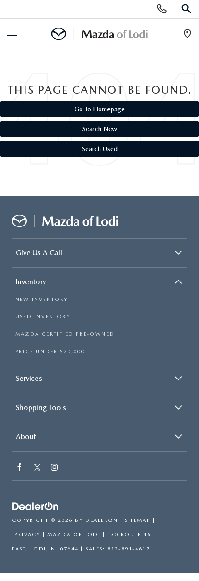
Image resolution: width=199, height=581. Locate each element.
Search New (99, 129)
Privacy (27, 535)
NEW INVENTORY (41, 299)
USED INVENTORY (42, 316)
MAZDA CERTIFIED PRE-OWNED (65, 334)
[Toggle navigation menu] (11, 34)
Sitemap (137, 520)
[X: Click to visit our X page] (37, 468)
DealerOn (101, 520)
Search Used (100, 149)
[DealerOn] (35, 506)
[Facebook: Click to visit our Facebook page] (20, 468)
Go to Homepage (100, 109)
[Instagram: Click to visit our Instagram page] (55, 468)
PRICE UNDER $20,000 (50, 352)
